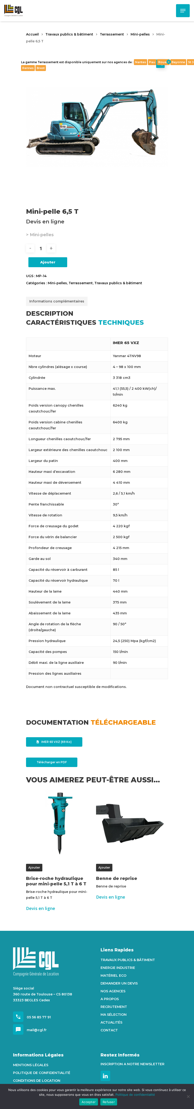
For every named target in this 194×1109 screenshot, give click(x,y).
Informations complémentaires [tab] (56, 301)
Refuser (109, 1102)
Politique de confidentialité (41, 1073)
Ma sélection (114, 1014)
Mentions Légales (30, 1065)
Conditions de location (36, 1080)
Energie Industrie (118, 968)
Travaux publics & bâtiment (69, 34)
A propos (110, 999)
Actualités (111, 1022)
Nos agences (113, 991)
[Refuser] (188, 1096)
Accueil (32, 34)
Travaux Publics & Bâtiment (128, 960)
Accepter (89, 1102)
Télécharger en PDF (52, 762)
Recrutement (114, 1007)
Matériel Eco (113, 975)
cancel (168, 61)
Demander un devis (119, 983)
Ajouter (47, 262)
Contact (109, 1030)
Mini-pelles (140, 34)
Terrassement (112, 34)
